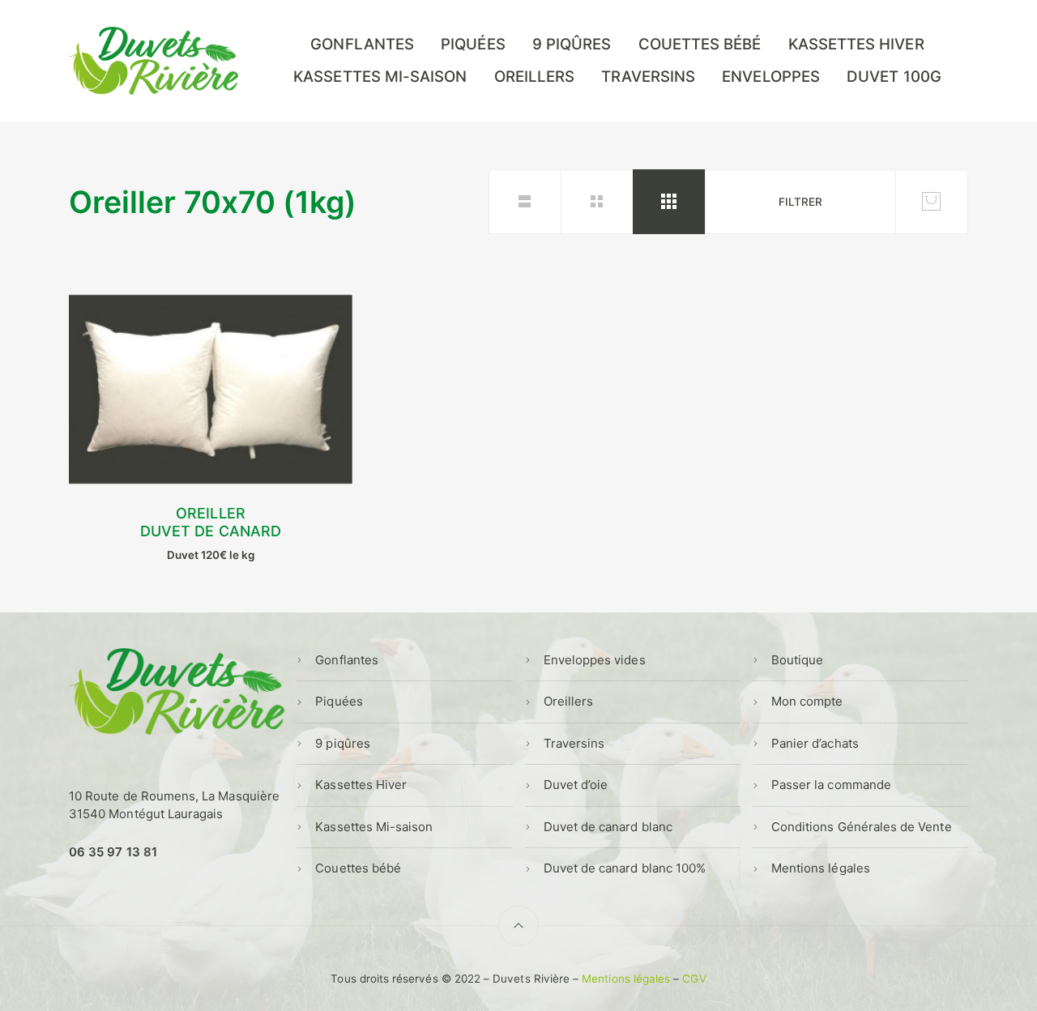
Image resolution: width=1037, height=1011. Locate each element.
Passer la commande (831, 784)
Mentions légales (820, 868)
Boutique (797, 660)
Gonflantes (362, 44)
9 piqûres (572, 44)
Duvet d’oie (576, 784)
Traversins (648, 76)
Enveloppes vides (595, 660)
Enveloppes (771, 76)
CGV (694, 978)
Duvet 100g (894, 76)
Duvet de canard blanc (608, 826)
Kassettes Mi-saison (380, 76)
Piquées (473, 44)
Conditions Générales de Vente (861, 826)
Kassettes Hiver (856, 44)
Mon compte (807, 701)
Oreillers (534, 76)
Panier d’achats (815, 743)
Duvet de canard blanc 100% (625, 868)
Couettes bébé (700, 44)
